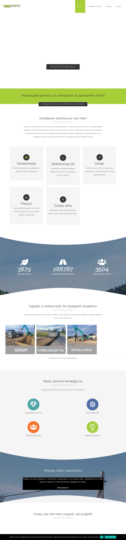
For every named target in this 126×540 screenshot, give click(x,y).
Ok (102, 537)
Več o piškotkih (110, 537)
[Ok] (124, 537)
